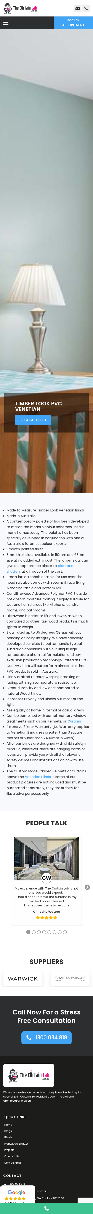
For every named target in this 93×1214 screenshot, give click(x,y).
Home (8, 1124)
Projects (9, 1149)
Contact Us (11, 1156)
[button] (46, 1037)
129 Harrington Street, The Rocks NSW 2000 (36, 1198)
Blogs (8, 1131)
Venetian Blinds (38, 776)
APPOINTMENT (73, 22)
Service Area (12, 1162)
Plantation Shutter (16, 1143)
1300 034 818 (17, 1184)
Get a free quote (33, 420)
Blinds (8, 1137)
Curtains (74, 721)
